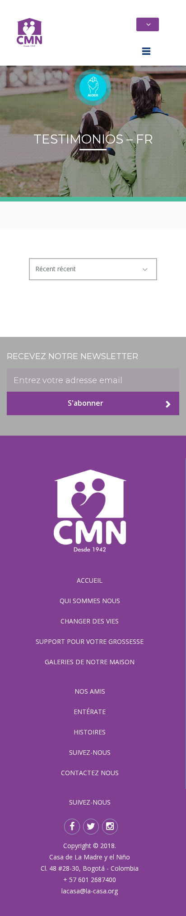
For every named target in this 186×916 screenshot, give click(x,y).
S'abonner (85, 403)
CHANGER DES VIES (89, 621)
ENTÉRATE (90, 711)
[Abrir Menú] (147, 52)
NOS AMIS (89, 691)
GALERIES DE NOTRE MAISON (90, 661)
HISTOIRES (90, 732)
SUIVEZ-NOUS (90, 752)
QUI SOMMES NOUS (90, 600)
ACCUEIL (89, 580)
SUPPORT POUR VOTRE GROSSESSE (90, 641)
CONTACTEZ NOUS (90, 772)
